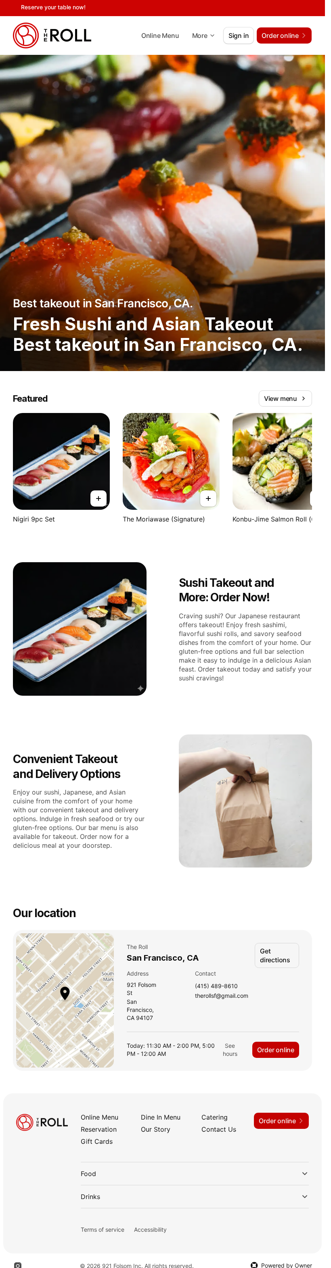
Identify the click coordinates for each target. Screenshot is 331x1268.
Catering (214, 1117)
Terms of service (102, 1229)
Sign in (238, 35)
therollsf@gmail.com (221, 996)
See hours (230, 1049)
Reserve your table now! (53, 7)
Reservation (99, 1129)
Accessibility (150, 1229)
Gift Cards (97, 1141)
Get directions (275, 955)
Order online (275, 1050)
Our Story (155, 1129)
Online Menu (160, 35)
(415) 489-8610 (216, 986)
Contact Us (218, 1129)
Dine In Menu (160, 1117)
